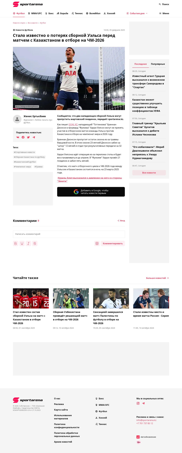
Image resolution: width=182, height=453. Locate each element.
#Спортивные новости (24, 152)
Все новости (33, 23)
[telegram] (143, 403)
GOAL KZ (73, 124)
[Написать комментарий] (69, 234)
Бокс (51, 13)
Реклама (59, 404)
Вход (122, 220)
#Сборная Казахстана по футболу (29, 157)
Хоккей (111, 13)
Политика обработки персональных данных (67, 434)
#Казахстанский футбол (25, 162)
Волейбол (94, 13)
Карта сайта (61, 409)
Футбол (20, 13)
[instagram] (138, 403)
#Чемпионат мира (22, 166)
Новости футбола (24, 30)
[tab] (140, 65)
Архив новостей (63, 441)
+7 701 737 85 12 (144, 423)
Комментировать (113, 243)
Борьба (64, 13)
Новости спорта (19, 23)
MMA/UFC (36, 13)
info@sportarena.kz (146, 420)
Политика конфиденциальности (66, 426)
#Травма (39, 166)
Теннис (79, 13)
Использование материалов (63, 417)
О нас (57, 398)
